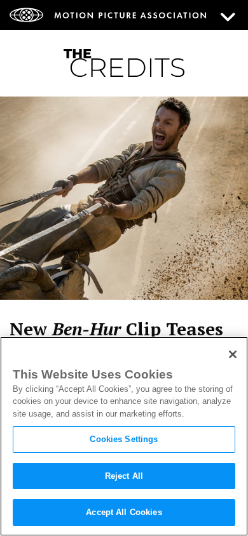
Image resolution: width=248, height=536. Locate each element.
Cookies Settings (124, 439)
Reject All (124, 476)
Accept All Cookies (124, 512)
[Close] (233, 354)
